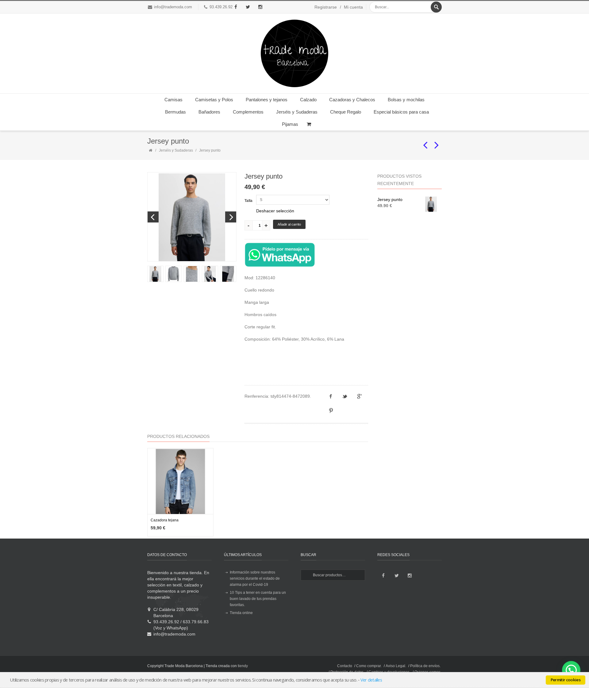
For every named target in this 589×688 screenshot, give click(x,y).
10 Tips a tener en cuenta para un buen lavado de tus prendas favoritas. (258, 598)
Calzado (308, 99)
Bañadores (209, 111)
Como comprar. (369, 666)
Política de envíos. (425, 666)
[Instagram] (260, 7)
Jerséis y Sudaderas (297, 111)
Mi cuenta (353, 7)
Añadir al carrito (289, 224)
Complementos (248, 111)
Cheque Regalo (345, 111)
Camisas (173, 99)
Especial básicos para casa (401, 111)
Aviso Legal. (396, 666)
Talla (248, 201)
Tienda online (241, 613)
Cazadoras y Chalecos (352, 99)
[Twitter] (248, 7)
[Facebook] (235, 7)
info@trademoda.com (173, 7)
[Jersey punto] (155, 274)
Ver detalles (371, 680)
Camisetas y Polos (214, 99)
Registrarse (325, 7)
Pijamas (290, 124)
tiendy (243, 666)
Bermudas (175, 111)
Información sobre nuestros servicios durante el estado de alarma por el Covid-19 (255, 578)
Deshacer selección (275, 210)
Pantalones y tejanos (266, 99)
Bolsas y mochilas (406, 99)
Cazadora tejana (165, 520)
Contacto (344, 666)
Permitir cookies (565, 679)
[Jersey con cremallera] (425, 142)
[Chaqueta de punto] (437, 142)
